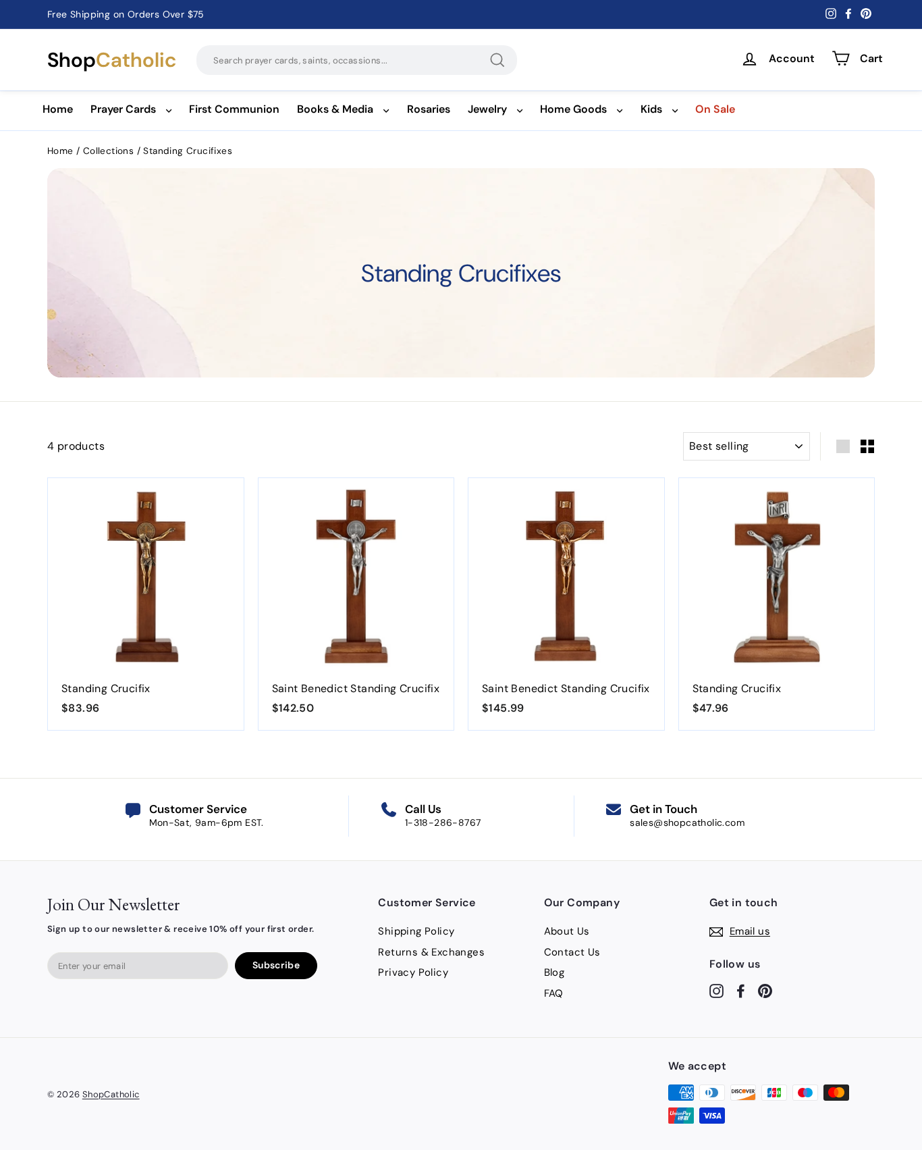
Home (58, 109)
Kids (651, 109)
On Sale (715, 109)
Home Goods (573, 109)
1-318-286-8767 (443, 822)
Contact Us (572, 952)
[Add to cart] (217, 538)
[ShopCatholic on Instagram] (716, 990)
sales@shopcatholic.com (687, 822)
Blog (554, 972)
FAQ (554, 993)
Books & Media (335, 109)
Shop (111, 60)
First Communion (234, 109)
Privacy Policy (413, 972)
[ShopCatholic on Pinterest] (765, 990)
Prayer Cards (123, 109)
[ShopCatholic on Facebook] (741, 990)
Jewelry (487, 109)
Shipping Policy (416, 931)
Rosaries (428, 109)
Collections (110, 151)
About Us (567, 931)
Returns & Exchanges (431, 952)
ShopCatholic (111, 1094)
